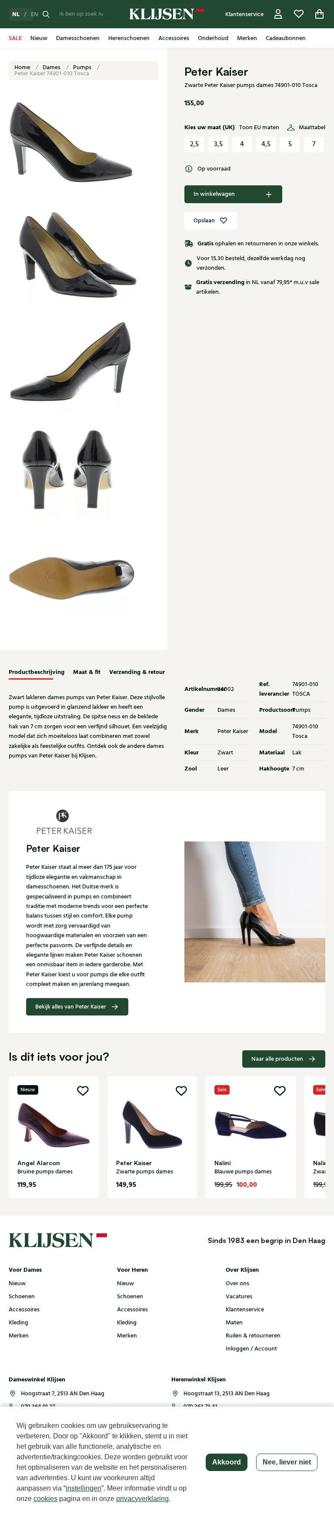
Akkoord (226, 1462)
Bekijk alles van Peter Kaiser (70, 1006)
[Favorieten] (299, 14)
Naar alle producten (277, 1059)
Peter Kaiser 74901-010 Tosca (51, 73)
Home (22, 67)
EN (34, 14)
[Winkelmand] (320, 14)
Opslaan (204, 220)
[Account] (278, 14)
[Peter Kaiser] (88, 821)
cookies (45, 1498)
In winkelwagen (214, 194)
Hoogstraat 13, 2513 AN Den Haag (227, 1393)
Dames (52, 67)
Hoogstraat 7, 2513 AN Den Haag (62, 1393)
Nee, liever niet (287, 1462)
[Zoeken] (46, 14)
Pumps (83, 67)
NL (16, 14)
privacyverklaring (142, 1498)
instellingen (83, 1488)
